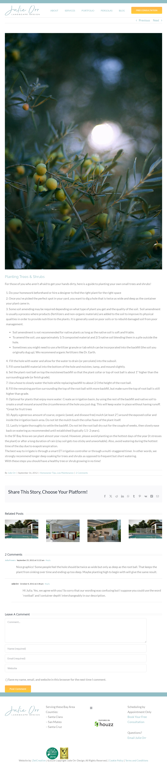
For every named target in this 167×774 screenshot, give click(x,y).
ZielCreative (39, 760)
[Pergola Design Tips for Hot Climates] (145, 529)
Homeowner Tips (48, 473)
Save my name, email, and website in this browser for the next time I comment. (57, 679)
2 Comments (82, 473)
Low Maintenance (65, 473)
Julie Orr (12, 473)
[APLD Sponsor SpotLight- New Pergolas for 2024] (104, 531)
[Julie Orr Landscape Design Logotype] (22, 705)
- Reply (47, 560)
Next (156, 20)
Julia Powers (10, 560)
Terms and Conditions (136, 760)
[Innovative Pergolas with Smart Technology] (21, 529)
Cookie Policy (116, 760)
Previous (144, 20)
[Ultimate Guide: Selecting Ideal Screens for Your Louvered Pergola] (63, 531)
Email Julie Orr (137, 738)
